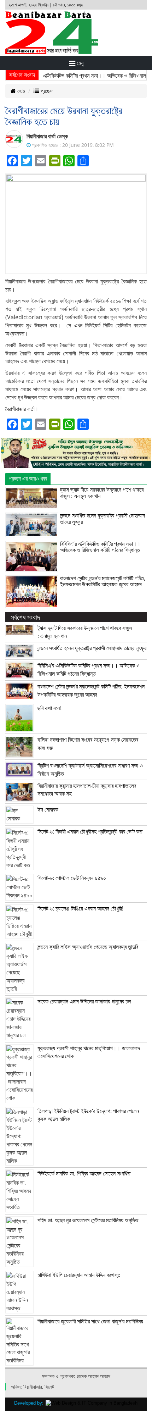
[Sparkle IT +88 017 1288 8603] (91, 1403)
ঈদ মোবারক (47, 809)
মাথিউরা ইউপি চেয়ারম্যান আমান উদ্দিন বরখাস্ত (79, 1275)
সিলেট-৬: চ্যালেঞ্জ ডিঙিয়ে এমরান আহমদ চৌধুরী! (80, 908)
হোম (20, 91)
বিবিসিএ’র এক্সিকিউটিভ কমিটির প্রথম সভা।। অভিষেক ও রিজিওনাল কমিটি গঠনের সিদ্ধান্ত (100, 547)
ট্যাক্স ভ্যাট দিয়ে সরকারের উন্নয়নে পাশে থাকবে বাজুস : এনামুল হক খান (102, 493)
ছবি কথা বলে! (49, 708)
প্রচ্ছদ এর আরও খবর (28, 478)
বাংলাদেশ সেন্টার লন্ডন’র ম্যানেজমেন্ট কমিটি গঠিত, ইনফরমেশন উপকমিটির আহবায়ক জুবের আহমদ (102, 581)
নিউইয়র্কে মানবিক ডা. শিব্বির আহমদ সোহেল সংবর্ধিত (83, 1173)
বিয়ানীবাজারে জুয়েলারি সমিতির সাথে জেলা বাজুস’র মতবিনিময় (90, 1321)
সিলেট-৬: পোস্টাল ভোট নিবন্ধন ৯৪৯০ (71, 878)
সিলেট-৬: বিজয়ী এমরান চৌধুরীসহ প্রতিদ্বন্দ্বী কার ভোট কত (89, 831)
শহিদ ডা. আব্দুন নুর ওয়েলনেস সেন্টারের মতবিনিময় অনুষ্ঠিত (87, 1220)
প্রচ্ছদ (46, 91)
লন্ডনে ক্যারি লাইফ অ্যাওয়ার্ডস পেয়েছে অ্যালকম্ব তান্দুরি (87, 947)
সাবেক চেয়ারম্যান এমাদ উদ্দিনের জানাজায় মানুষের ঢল (84, 1001)
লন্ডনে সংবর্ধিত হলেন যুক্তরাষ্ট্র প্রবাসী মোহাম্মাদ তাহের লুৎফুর (102, 518)
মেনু (79, 63)
